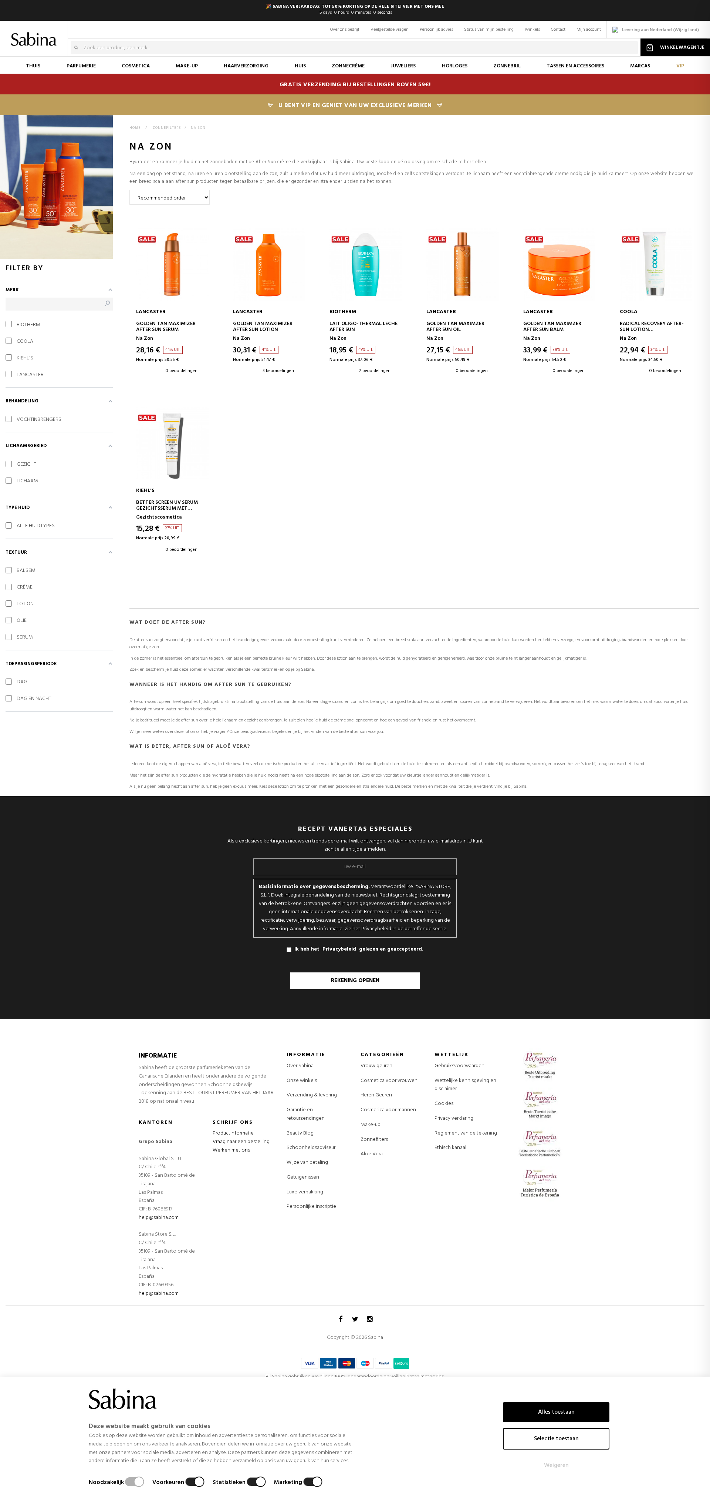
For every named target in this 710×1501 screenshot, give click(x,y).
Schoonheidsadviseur (311, 1147)
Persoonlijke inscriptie (311, 1206)
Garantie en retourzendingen (306, 1114)
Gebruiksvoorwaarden (459, 1066)
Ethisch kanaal (450, 1147)
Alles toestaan (556, 1412)
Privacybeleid (339, 949)
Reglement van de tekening (466, 1133)
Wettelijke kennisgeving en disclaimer (465, 1084)
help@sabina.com (159, 1217)
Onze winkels (302, 1080)
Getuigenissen (303, 1177)
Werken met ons (231, 1150)
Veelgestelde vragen (390, 29)
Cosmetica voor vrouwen (389, 1081)
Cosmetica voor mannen (388, 1110)
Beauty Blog (300, 1133)
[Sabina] (35, 34)
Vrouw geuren (376, 1066)
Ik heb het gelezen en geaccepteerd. (358, 949)
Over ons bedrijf (344, 29)
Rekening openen (355, 980)
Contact (558, 29)
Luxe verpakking (305, 1192)
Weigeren (556, 1465)
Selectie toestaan (556, 1439)
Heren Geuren (376, 1095)
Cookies (444, 1103)
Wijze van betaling (307, 1162)
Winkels (532, 29)
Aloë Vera (372, 1154)
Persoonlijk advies (436, 29)
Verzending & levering (312, 1095)
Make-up (371, 1125)
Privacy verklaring (454, 1118)
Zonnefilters (374, 1140)
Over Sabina (300, 1066)
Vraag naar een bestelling (241, 1142)
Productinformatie (233, 1133)
